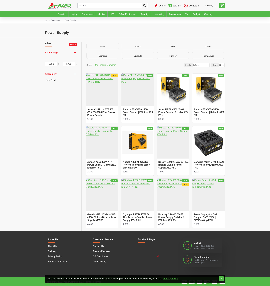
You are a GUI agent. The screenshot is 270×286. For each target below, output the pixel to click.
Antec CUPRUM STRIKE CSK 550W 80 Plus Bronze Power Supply (101, 112)
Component (55, 20)
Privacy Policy (170, 278)
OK (221, 279)
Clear (74, 44)
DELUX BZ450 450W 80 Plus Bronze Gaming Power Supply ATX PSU (173, 165)
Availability (51, 74)
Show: (215, 65)
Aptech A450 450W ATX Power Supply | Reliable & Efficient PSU (136, 165)
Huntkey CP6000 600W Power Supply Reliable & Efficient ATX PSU (171, 217)
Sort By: (188, 65)
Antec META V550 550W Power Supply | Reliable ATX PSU (209, 112)
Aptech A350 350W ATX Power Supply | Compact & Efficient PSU (101, 165)
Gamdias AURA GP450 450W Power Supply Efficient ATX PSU (209, 165)
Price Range (51, 52)
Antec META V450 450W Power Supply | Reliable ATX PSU (173, 112)
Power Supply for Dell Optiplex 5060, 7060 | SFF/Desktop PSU (205, 217)
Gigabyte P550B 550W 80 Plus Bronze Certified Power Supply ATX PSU (138, 217)
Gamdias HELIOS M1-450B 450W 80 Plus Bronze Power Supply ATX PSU (102, 217)
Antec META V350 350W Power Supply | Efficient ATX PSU (138, 112)
